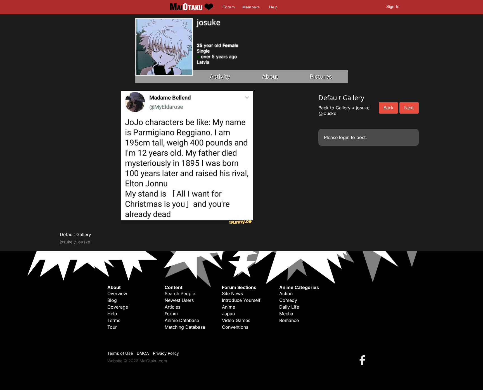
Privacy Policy (166, 353)
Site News (232, 293)
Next (409, 108)
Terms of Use (120, 353)
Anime (228, 307)
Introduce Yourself (241, 300)
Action (286, 293)
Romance (289, 320)
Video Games (236, 320)
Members (251, 7)
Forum (228, 7)
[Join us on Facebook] (363, 360)
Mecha (286, 313)
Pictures (321, 76)
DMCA (143, 353)
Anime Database (182, 320)
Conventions (235, 327)
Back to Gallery (334, 108)
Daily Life (289, 307)
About (270, 76)
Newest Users (179, 300)
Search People (180, 293)
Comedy (288, 300)
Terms (113, 320)
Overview (117, 293)
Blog (112, 300)
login (344, 137)
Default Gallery (75, 234)
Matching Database (185, 327)
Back (388, 108)
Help (273, 7)
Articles (172, 307)
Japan (228, 313)
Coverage (117, 307)
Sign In (392, 6)
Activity (220, 76)
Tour (112, 327)
